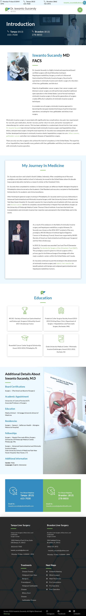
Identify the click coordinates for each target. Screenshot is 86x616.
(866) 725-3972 (52, 546)
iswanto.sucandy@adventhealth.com (21, 506)
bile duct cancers (16, 205)
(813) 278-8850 (41, 33)
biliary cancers (74, 133)
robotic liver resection (64, 263)
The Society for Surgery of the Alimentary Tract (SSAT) (58, 248)
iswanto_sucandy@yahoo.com (20, 550)
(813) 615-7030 (15, 33)
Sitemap (7, 614)
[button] (84, 2)
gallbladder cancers (13, 136)
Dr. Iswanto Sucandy (13, 128)
